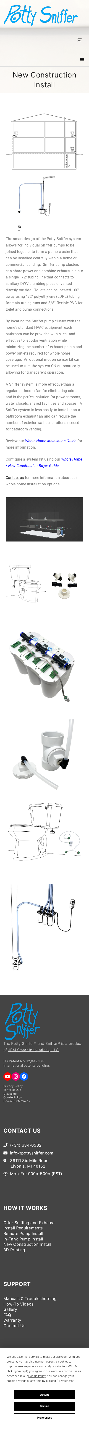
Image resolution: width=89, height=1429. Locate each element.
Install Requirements (23, 1228)
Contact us (15, 477)
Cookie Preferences (16, 1101)
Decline (44, 1406)
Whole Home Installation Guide (50, 441)
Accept (44, 1394)
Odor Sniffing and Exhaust (29, 1222)
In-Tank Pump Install (23, 1239)
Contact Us (14, 1325)
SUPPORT (17, 1284)
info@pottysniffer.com (31, 1153)
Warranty (12, 1320)
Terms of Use (12, 1089)
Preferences (44, 1417)
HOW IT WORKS (25, 1208)
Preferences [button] (65, 1381)
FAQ (7, 1314)
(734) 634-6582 (25, 1145)
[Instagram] (16, 1076)
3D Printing (14, 1249)
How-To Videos (18, 1304)
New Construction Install (27, 1244)
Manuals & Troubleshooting (30, 1298)
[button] (80, 39)
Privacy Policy (13, 1086)
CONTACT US (22, 1130)
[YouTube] (7, 1076)
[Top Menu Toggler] (82, 59)
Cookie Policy (12, 1097)
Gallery (10, 1309)
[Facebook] (24, 1076)
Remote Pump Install (23, 1233)
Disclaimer (10, 1093)
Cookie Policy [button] (36, 1376)
